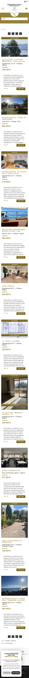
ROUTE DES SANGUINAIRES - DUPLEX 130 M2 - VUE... (14, 230)
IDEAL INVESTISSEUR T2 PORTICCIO (12, 541)
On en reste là (14, 652)
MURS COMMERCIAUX (11, 470)
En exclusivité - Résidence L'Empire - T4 (12, 413)
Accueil (3, 29)
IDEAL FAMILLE (8, 286)
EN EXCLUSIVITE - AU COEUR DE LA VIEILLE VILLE (14, 172)
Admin (25, 669)
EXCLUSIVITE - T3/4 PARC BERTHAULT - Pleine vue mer (13, 60)
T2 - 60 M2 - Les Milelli (11, 341)
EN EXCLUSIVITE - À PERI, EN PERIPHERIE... (14, 118)
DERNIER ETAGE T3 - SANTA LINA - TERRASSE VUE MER (13, 599)
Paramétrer (6, 673)
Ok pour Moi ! (16, 673)
